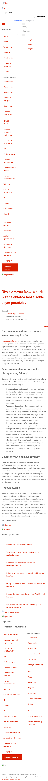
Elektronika (7, 106)
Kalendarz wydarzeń (7, 64)
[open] (15, 24)
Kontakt (6, 72)
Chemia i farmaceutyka (8, 191)
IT (4, 198)
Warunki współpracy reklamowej (34, 723)
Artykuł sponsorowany (8, 237)
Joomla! (4, 777)
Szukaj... (25, 27)
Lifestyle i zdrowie (6, 215)
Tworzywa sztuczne (7, 223)
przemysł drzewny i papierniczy (7, 132)
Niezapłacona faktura (9, 341)
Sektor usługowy (9, 154)
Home (5, 36)
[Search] (23, 24)
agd (4, 149)
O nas (5, 42)
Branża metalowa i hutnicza (9, 169)
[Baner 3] (5, 9)
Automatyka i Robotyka (8, 245)
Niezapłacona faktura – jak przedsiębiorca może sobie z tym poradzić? (23, 297)
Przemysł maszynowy (7, 112)
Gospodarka (8, 209)
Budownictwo (8, 81)
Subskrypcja (7, 58)
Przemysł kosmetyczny (8, 160)
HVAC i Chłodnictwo (7, 122)
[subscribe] (6, 525)
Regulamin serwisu (34, 711)
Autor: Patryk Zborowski (15, 314)
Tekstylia (6, 184)
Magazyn (6, 52)
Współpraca (7, 47)
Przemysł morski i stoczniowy (9, 253)
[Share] (23, 35)
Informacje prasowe (7, 267)
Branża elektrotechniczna (9, 177)
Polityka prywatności (34, 716)
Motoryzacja (7, 87)
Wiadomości (7, 92)
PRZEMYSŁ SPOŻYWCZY (8, 141)
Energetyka (7, 261)
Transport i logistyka (7, 99)
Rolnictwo (7, 230)
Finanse (6, 203)
